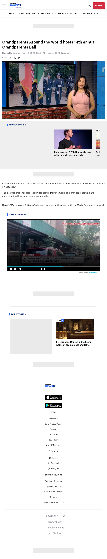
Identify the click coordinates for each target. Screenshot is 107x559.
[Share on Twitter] (15, 58)
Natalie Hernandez (11, 53)
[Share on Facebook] (11, 58)
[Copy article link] (19, 58)
